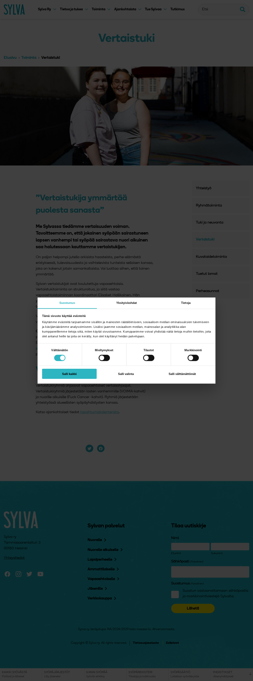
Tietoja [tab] (186, 302)
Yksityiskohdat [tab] (126, 302)
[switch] (104, 358)
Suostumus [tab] (67, 302)
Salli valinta (126, 374)
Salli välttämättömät (182, 374)
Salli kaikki (69, 374)
